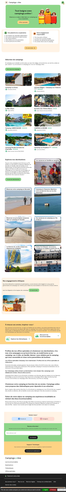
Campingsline (15, 2)
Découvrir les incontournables (45, 335)
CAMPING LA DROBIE (40, 128)
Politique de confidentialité (44, 481)
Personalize (61, 489)
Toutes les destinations (13, 179)
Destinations (9, 465)
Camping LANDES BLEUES (13, 128)
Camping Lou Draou (11, 87)
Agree (46, 489)
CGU (54, 481)
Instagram (45, 419)
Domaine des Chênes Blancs (43, 108)
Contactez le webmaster (33, 451)
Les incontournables (11, 462)
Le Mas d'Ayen (9, 108)
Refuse (53, 489)
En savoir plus (30, 48)
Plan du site (21, 481)
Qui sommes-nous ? (10, 481)
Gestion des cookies (10, 485)
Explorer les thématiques (19, 339)
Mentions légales (30, 481)
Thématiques (9, 468)
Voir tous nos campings (13, 69)
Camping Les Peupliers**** (42, 147)
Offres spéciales (23, 22)
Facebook (23, 419)
